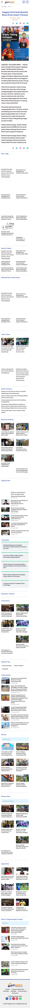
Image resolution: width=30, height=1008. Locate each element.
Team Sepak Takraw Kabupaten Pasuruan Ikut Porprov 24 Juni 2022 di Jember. (22, 877)
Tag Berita (5, 669)
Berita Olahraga (7, 665)
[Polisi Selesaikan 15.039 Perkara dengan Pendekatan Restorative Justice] (22, 186)
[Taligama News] (9, 2)
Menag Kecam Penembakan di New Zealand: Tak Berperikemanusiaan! (19, 502)
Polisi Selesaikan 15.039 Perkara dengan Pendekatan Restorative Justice (21, 196)
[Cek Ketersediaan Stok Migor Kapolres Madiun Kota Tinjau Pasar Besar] (22, 426)
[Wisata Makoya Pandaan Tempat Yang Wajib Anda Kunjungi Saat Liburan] (22, 746)
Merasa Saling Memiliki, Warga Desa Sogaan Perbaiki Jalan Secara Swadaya (22, 646)
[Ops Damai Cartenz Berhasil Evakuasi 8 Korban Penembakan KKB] (5, 680)
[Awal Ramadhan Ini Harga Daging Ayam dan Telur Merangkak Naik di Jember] (22, 460)
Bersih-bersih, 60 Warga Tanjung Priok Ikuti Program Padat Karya (19, 509)
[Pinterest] (13, 998)
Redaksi (7, 989)
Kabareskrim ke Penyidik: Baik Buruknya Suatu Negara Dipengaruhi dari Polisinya (7, 196)
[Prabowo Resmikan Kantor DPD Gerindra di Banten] (5, 532)
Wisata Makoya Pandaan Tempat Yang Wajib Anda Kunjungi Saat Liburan (22, 753)
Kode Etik (13, 991)
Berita (18, 18)
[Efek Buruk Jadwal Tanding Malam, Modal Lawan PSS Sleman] (22, 886)
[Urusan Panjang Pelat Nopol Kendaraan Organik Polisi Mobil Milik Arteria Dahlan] (5, 709)
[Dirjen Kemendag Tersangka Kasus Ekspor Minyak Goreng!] (5, 955)
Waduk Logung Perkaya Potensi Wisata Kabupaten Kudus (21, 784)
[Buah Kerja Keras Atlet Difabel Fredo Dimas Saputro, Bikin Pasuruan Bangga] (7, 871)
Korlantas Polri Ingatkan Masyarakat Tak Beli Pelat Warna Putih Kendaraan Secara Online (7, 233)
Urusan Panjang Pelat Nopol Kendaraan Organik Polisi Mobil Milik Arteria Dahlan (19, 708)
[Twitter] (10, 998)
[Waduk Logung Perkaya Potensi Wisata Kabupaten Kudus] (22, 778)
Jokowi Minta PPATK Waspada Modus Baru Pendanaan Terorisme (19, 971)
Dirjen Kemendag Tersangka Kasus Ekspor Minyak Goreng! (19, 952)
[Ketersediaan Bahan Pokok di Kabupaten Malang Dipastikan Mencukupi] (7, 442)
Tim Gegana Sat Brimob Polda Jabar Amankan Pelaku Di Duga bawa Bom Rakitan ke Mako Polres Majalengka (7, 651)
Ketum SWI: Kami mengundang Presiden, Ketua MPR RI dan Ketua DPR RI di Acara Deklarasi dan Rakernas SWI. (22, 171)
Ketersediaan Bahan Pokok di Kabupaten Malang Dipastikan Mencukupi (7, 449)
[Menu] (2, 2)
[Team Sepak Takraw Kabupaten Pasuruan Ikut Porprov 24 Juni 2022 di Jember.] (22, 871)
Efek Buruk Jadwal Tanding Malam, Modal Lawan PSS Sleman (21, 893)
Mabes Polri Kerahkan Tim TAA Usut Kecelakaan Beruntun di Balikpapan (20, 724)
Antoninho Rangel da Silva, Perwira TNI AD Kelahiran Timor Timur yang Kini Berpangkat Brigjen (7, 217)
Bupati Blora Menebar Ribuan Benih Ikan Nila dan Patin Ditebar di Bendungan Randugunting (7, 784)
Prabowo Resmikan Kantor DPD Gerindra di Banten (20, 531)
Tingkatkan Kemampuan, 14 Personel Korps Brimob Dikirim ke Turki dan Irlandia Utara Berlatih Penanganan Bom (21, 239)
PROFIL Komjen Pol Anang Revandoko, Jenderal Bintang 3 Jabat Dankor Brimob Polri (7, 614)
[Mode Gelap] (23, 2)
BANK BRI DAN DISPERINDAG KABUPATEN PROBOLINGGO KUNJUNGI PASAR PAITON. (6, 464)
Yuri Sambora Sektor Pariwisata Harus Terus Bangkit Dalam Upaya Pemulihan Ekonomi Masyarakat (7, 753)
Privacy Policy (22, 991)
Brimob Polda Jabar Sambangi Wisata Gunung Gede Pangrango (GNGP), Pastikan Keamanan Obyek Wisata (7, 630)
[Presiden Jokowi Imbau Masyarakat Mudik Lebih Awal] (5, 939)
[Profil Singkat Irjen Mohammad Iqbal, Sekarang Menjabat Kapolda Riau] (22, 208)
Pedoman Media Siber (18, 989)
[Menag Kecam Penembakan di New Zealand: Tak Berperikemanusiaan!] (5, 502)
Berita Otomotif (18, 665)
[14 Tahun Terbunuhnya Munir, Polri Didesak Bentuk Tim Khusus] (5, 524)
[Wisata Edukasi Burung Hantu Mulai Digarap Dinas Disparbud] (7, 762)
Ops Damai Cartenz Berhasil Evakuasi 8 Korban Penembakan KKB (19, 679)
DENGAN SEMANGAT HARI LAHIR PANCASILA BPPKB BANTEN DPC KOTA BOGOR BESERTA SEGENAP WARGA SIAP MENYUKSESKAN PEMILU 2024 (22, 614)
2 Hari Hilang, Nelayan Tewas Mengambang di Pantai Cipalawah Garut (19, 517)
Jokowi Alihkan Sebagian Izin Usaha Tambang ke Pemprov (19, 962)
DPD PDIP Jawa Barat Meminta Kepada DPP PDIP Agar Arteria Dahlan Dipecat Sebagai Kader (19, 716)
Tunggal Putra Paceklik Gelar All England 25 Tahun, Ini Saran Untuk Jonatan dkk (22, 909)
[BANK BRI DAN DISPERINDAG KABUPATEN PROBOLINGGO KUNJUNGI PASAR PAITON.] (7, 458)
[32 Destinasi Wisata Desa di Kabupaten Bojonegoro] (22, 762)
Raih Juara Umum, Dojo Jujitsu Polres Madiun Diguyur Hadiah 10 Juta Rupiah (6, 893)
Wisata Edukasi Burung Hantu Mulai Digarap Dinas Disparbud (7, 769)
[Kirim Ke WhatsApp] (27, 23)
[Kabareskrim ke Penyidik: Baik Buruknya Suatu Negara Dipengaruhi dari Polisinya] (7, 186)
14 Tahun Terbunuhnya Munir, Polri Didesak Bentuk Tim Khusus (19, 524)
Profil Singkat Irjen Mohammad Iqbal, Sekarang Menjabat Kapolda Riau (21, 217)
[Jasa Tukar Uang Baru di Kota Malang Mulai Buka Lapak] (7, 426)
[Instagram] (17, 998)
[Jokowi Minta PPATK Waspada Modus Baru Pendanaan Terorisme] (5, 972)
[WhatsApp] (20, 998)
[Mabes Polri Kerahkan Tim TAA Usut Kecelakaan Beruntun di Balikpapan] (5, 725)
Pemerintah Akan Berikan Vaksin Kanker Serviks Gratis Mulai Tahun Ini (19, 945)
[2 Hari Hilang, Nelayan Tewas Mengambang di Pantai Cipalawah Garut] (5, 517)
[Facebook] (7, 998)
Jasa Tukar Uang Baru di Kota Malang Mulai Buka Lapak (7, 433)
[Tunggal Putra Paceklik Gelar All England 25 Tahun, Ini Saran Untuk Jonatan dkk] (22, 902)
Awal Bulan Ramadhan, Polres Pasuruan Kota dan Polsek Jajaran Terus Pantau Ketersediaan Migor (22, 449)
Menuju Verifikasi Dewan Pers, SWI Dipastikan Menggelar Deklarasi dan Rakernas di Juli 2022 (22, 630)
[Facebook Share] (13, 23)
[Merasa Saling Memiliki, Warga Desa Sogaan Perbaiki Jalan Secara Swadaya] (22, 639)
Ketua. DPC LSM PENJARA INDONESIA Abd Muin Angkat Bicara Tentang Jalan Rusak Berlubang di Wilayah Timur (19, 688)
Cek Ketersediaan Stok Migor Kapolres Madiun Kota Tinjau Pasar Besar (22, 433)
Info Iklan (6, 991)
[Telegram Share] (24, 23)
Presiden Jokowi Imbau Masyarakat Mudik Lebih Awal (19, 937)
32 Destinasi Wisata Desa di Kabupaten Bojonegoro (21, 769)
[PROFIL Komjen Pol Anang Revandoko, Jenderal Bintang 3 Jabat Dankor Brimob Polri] (7, 607)
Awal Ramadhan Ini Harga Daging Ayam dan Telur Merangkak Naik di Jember (22, 470)
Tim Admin (13, 18)
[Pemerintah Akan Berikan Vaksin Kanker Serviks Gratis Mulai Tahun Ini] (5, 946)
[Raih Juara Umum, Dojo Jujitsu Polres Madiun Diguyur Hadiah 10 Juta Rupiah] (7, 886)
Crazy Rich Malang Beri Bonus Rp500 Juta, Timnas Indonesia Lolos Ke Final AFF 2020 (7, 909)
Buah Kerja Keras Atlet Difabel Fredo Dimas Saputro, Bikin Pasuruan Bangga (7, 877)
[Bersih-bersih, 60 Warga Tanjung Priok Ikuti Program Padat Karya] (5, 509)
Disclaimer (15, 993)
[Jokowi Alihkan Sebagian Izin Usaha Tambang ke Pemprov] (5, 964)
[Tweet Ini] (17, 23)
